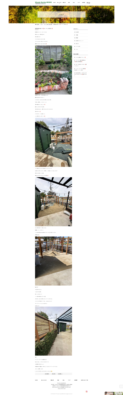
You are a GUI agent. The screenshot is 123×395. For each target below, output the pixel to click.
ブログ (79, 2)
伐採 (69, 2)
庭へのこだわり (59, 3)
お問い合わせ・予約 (88, 3)
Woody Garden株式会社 (61, 383)
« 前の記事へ (47, 373)
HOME (54, 2)
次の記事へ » (60, 373)
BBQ (74, 2)
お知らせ (77, 43)
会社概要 (83, 2)
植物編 (77, 37)
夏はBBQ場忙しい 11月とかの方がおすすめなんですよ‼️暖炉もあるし (80, 74)
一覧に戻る (53, 373)
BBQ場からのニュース (79, 40)
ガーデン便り (46, 24)
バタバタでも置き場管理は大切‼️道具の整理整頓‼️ (80, 61)
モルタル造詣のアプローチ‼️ (81, 57)
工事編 (77, 35)
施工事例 (50, 24)
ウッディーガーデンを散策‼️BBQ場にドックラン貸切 (80, 69)
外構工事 (64, 2)
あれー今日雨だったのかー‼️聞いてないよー (80, 65)
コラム (77, 49)
